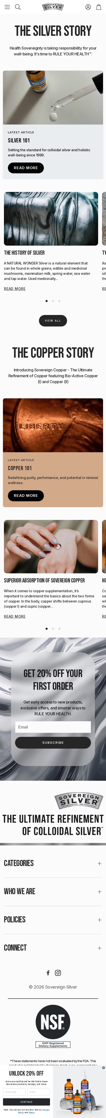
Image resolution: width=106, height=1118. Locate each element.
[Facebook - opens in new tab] (48, 973)
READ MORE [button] (26, 167)
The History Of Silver (24, 252)
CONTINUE (26, 1102)
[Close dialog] (103, 1067)
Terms (32, 1112)
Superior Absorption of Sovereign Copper (44, 580)
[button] (7, 6)
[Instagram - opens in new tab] (58, 973)
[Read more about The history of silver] (51, 218)
